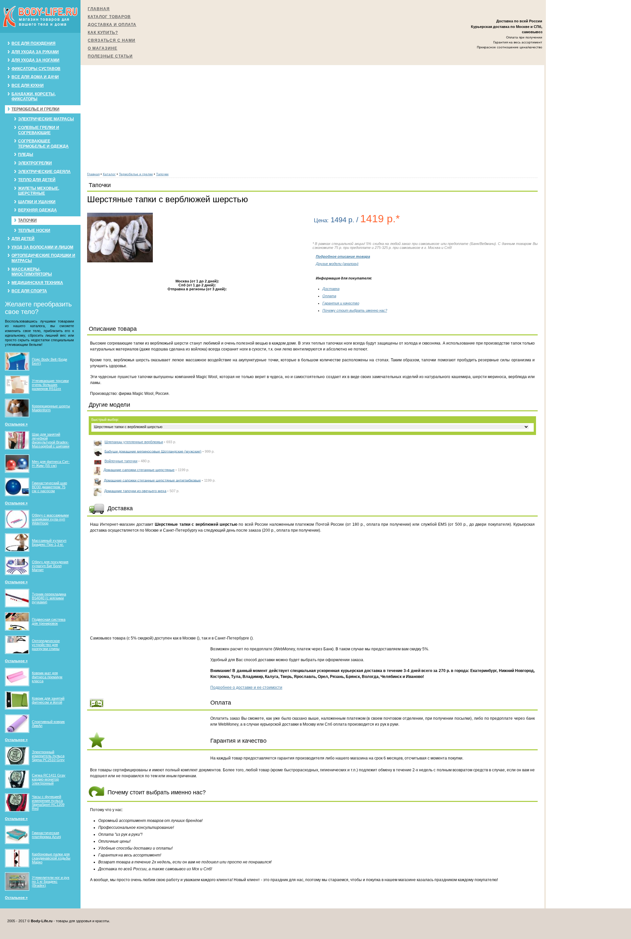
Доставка (330, 289)
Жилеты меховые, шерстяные (38, 191)
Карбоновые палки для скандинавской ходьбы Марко (51, 858)
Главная (99, 9)
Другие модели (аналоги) (337, 264)
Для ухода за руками (35, 52)
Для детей (23, 238)
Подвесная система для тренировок (48, 621)
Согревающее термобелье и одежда (43, 144)
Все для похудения (34, 43)
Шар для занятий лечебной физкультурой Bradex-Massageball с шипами (50, 440)
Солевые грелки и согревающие (38, 130)
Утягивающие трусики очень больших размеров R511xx (50, 385)
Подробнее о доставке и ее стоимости (246, 687)
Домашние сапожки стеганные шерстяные (139, 469)
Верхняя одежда (37, 210)
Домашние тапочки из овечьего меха (135, 491)
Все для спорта (29, 291)
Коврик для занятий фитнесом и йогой (48, 700)
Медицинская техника (37, 282)
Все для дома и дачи (35, 77)
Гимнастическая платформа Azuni (46, 835)
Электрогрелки (35, 163)
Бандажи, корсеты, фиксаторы (34, 97)
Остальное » (16, 424)
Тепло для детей (37, 180)
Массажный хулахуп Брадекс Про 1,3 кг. (49, 542)
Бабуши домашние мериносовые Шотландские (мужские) (153, 451)
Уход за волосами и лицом (42, 247)
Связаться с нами (111, 40)
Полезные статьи (110, 56)
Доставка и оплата (112, 24)
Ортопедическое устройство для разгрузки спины (46, 645)
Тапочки (27, 220)
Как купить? (103, 32)
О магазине (102, 48)
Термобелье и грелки (35, 109)
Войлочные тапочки (121, 461)
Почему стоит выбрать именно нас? (354, 310)
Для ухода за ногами (35, 60)
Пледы (25, 154)
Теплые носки (34, 230)
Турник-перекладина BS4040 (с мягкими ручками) (49, 598)
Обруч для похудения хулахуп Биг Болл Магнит (50, 566)
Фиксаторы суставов (36, 68)
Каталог (109, 174)
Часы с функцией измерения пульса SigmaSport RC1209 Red (48, 802)
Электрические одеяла (44, 171)
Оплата (329, 296)
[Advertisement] (312, 115)
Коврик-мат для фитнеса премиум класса (47, 677)
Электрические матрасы (46, 119)
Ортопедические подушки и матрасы (43, 258)
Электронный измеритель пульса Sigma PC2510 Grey (48, 756)
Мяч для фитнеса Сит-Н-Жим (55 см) (51, 464)
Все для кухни (28, 85)
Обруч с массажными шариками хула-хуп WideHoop (50, 519)
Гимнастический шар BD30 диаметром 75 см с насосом (49, 487)
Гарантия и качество (340, 303)
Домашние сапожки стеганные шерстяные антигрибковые (152, 480)
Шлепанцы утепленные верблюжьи (134, 442)
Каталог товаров (109, 16)
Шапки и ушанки (37, 202)
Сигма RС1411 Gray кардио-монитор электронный (48, 779)
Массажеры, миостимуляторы (32, 272)
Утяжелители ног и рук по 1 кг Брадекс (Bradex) (50, 881)
